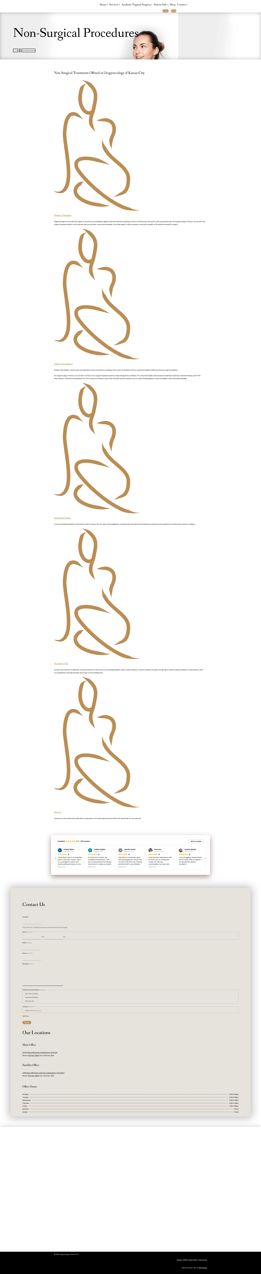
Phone (27, 953)
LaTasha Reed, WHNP (14, 1207)
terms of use (37, 1010)
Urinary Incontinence (63, 363)
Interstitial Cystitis (62, 518)
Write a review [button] (196, 841)
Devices (57, 812)
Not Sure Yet (29, 1001)
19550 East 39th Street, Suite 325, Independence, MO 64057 (43, 1073)
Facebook (25, 917)
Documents (11, 1233)
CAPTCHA (25, 1016)
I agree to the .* (33, 1010)
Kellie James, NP (12, 1210)
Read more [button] (57, 867)
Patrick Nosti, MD (13, 1201)
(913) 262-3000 (33, 1055)
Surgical (9, 1175)
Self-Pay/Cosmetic (31, 994)
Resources (10, 1242)
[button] (205, 858)
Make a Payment (12, 1236)
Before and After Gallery (15, 1230)
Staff (8, 1213)
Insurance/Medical (31, 997)
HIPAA (185, 1260)
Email (27, 943)
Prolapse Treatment (62, 215)
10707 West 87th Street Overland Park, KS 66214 (39, 1052)
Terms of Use (202, 1260)
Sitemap (179, 1260)
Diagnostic (10, 1181)
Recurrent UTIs (61, 663)
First (42, 937)
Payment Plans (12, 1184)
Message (28, 964)
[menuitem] (103, 4)
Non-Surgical (11, 1178)
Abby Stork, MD (12, 1204)
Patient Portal (11, 1187)
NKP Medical (203, 1268)
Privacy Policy (193, 1260)
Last (64, 937)
